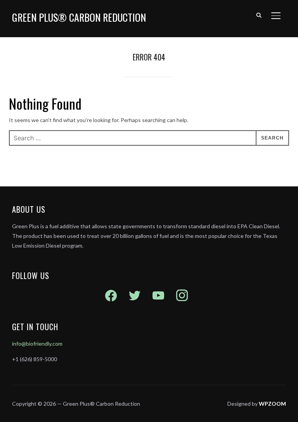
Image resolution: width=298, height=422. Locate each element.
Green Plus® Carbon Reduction (79, 17)
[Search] (259, 14)
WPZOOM (272, 403)
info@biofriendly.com (37, 343)
